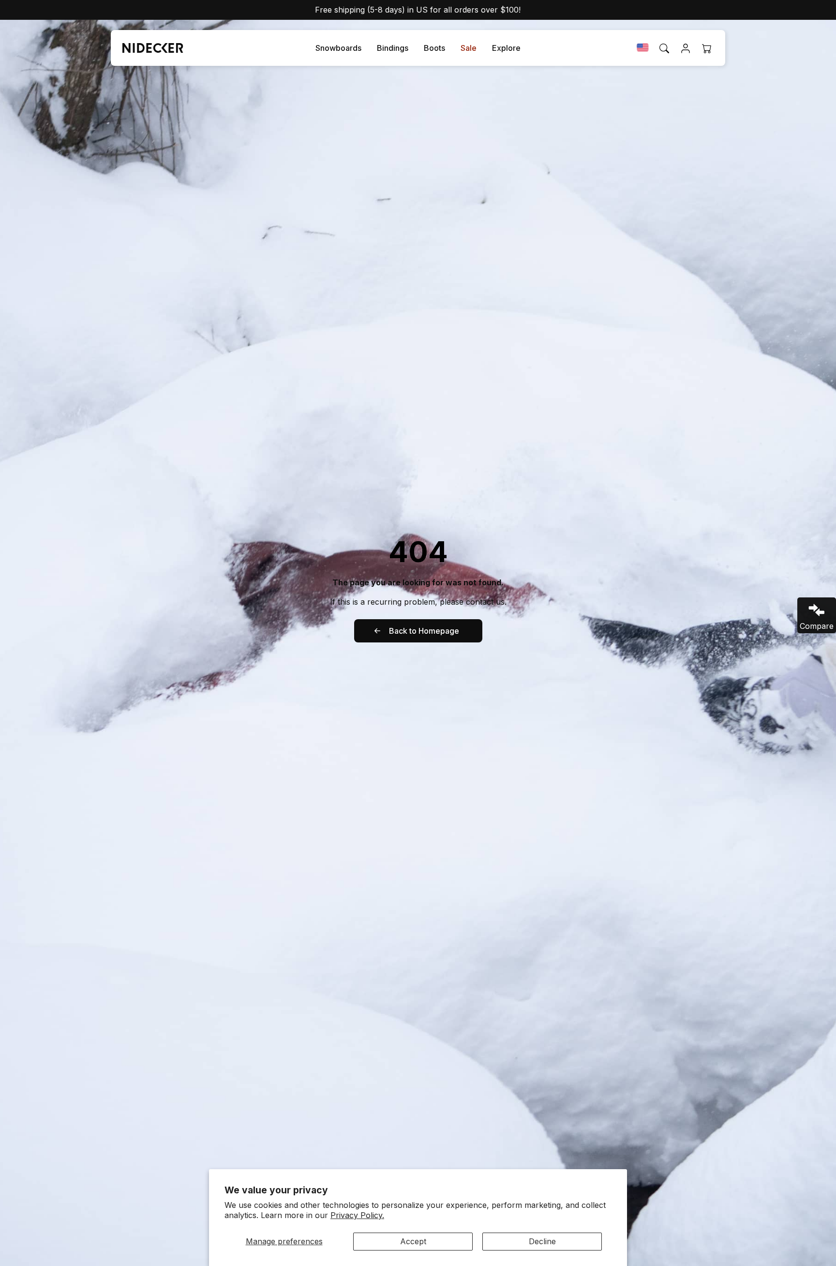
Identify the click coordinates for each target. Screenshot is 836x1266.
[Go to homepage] (149, 48)
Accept (413, 1241)
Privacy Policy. (357, 1215)
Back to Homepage (424, 631)
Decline (542, 1241)
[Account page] (685, 48)
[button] (338, 48)
